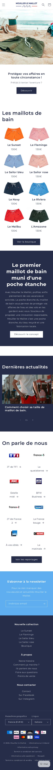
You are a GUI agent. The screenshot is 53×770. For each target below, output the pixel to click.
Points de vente (26, 676)
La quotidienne (37, 469)
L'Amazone (38, 226)
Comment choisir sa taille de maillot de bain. (25, 409)
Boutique (26, 646)
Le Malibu (14, 226)
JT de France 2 (14, 521)
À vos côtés (12, 545)
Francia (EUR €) (15, 722)
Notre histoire (26, 661)
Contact (26, 691)
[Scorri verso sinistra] (20, 420)
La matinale (37, 547)
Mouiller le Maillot (18, 743)
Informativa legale (42, 760)
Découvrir (26, 90)
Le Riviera (39, 199)
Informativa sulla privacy (28, 747)
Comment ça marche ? (26, 664)
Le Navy (14, 199)
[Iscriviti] (44, 603)
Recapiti (41, 756)
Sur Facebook (26, 695)
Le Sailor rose (39, 172)
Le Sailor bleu (14, 172)
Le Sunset (14, 145)
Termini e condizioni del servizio (28, 752)
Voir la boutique (26, 241)
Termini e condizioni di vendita (18, 760)
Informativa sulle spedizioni (23, 756)
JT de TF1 (12, 467)
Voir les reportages (27, 559)
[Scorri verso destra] (33, 420)
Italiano (38, 722)
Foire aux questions (26, 672)
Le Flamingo (38, 145)
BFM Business (37, 495)
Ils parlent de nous (26, 668)
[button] (3, 5)
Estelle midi (14, 495)
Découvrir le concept (26, 334)
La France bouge (38, 521)
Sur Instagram (27, 698)
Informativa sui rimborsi (39, 743)
